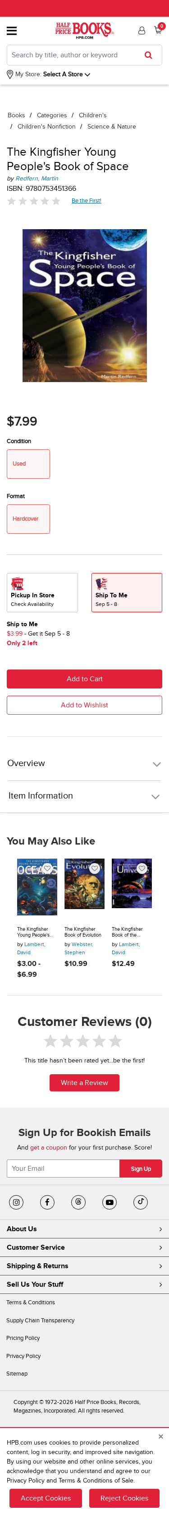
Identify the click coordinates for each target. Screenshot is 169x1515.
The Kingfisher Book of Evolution (82, 932)
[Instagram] (16, 1202)
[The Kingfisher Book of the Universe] (132, 889)
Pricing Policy (23, 1338)
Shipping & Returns (38, 1265)
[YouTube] (109, 1202)
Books (16, 115)
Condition (19, 441)
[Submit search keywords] (151, 55)
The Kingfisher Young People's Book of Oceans (34, 932)
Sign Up (141, 1169)
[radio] (42, 592)
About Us (22, 1228)
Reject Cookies (124, 1498)
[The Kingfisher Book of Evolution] (84, 889)
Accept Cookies (46, 1498)
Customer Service (36, 1247)
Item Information (41, 795)
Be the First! (87, 200)
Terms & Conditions (30, 1302)
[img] (34, 201)
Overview (26, 763)
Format (16, 496)
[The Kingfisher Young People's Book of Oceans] (37, 889)
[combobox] (84, 55)
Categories (52, 115)
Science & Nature (111, 126)
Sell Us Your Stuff (35, 1284)
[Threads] (78, 1202)
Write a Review (84, 1082)
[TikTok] (140, 1202)
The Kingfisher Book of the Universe (127, 932)
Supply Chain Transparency (40, 1320)
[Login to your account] (140, 31)
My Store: (27, 74)
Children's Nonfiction (47, 126)
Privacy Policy (23, 1356)
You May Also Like (51, 841)
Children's (93, 115)
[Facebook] (47, 1202)
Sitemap (16, 1373)
